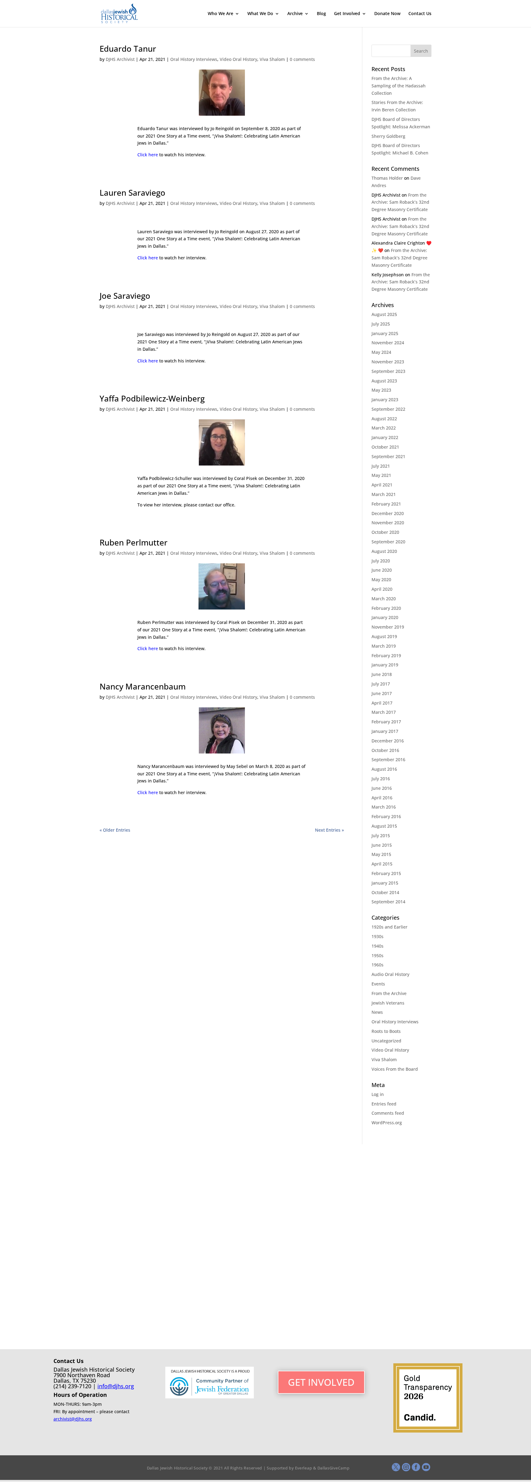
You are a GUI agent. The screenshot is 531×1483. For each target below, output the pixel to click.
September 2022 (388, 409)
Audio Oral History (390, 974)
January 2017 (385, 731)
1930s (378, 936)
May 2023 (381, 390)
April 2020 (382, 589)
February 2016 (386, 816)
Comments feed (388, 1113)
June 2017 (382, 693)
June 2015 (382, 845)
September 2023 (388, 371)
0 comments (302, 59)
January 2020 (385, 617)
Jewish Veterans (388, 1003)
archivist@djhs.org (72, 1419)
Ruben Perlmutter (133, 542)
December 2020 (388, 513)
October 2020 (385, 532)
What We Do (260, 13)
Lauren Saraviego (132, 192)
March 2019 (384, 646)
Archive (295, 13)
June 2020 (382, 570)
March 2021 (384, 494)
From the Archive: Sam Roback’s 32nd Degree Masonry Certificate (400, 202)
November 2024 (388, 343)
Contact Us (419, 13)
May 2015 (381, 854)
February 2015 (386, 873)
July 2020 (381, 561)
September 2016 (388, 759)
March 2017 (384, 712)
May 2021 (381, 475)
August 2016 (384, 769)
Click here (147, 155)
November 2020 (388, 523)
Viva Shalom (272, 59)
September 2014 (388, 902)
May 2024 (381, 352)
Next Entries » (329, 830)
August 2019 (384, 636)
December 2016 (388, 741)
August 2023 (384, 381)
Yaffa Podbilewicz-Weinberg (152, 398)
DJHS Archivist (120, 59)
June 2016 (382, 788)
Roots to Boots (386, 1031)
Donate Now (387, 13)
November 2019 (388, 627)
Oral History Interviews (193, 59)
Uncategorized (386, 1041)
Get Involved (347, 13)
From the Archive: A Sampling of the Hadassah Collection (399, 85)
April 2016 (382, 798)
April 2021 (382, 485)
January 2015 (385, 883)
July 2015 (381, 835)
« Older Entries (115, 830)
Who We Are (220, 13)
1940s (378, 946)
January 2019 (385, 665)
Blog (321, 13)
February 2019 (386, 655)
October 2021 (385, 447)
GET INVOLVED (321, 1382)
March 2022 (384, 428)
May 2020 (381, 579)
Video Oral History (238, 59)
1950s (378, 955)
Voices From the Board (395, 1069)
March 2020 (384, 599)
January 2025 (385, 333)
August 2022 (384, 419)
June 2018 (382, 674)
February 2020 (386, 608)
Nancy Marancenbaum (143, 686)
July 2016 (381, 778)
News (377, 1012)
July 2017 (381, 684)
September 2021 (388, 456)
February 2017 (386, 722)
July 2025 (381, 324)
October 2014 (385, 892)
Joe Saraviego (125, 295)
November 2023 (388, 362)
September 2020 (388, 542)
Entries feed (384, 1104)
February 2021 (386, 504)
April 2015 (382, 864)
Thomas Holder (387, 178)
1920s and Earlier (389, 927)
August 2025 (384, 314)
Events (378, 984)
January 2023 (385, 399)
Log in (378, 1094)
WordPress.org (387, 1122)
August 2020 (384, 551)
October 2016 (385, 750)
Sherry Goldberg (388, 136)
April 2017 (382, 703)
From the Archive (389, 993)
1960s (378, 965)
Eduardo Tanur (128, 48)
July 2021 (381, 466)
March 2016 (384, 807)
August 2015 (384, 826)
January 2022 (385, 437)
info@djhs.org (115, 1386)
